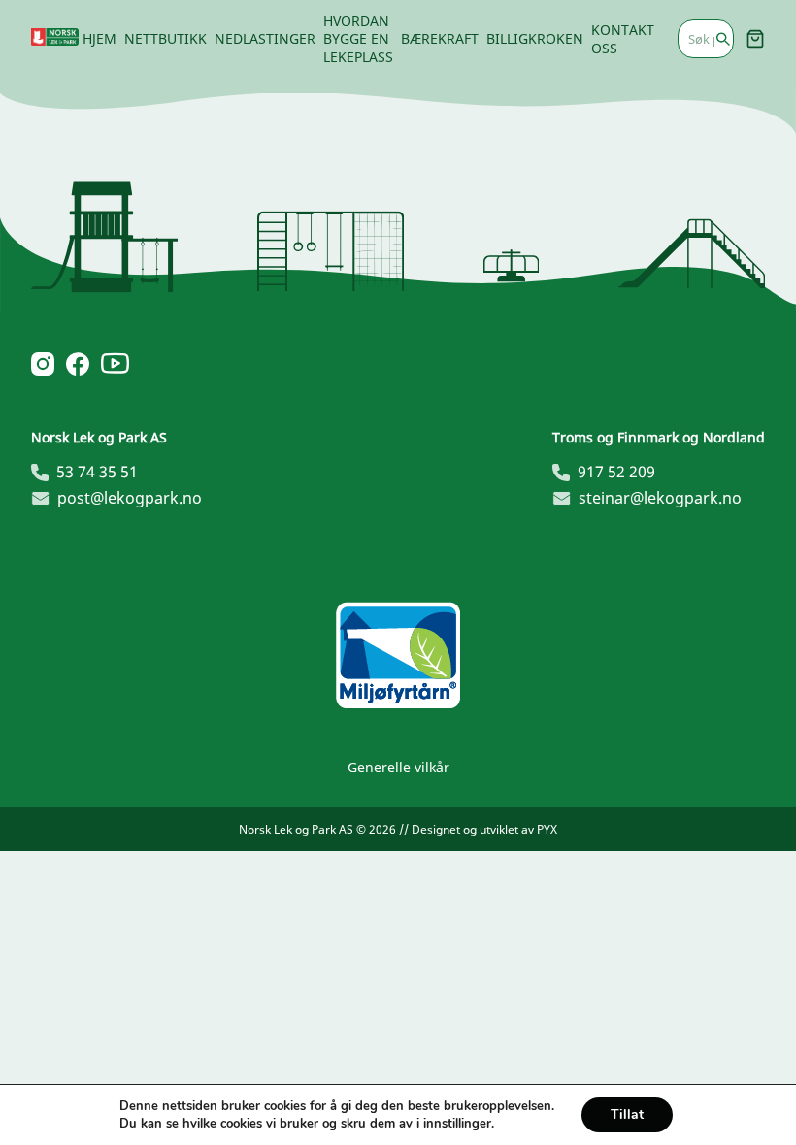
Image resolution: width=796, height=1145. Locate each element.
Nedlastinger (265, 38)
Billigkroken (534, 38)
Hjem (99, 38)
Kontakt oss (622, 38)
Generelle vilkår (398, 767)
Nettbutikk (165, 38)
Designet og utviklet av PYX (484, 829)
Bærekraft (440, 38)
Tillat (627, 1114)
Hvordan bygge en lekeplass (358, 39)
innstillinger (457, 1123)
